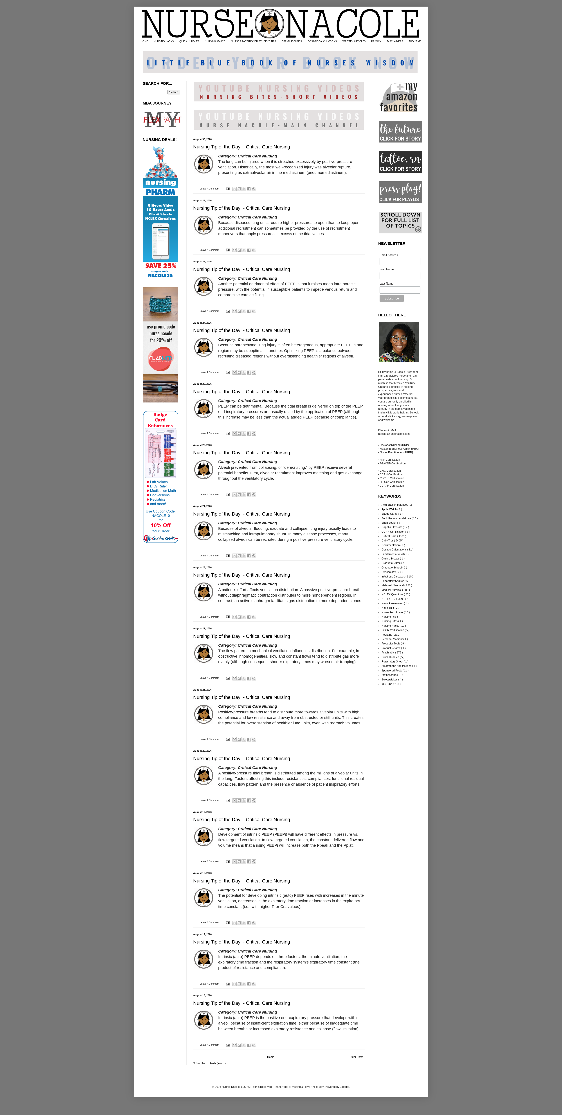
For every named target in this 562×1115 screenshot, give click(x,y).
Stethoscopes (390, 675)
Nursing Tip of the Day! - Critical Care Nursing (241, 147)
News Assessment (393, 603)
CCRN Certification (393, 531)
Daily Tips (388, 540)
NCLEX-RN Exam (392, 599)
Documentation (391, 545)
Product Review (391, 648)
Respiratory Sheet (393, 661)
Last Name (386, 283)
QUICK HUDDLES (189, 41)
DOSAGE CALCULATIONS (322, 41)
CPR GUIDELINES (292, 41)
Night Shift (388, 607)
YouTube (387, 684)
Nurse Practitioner (393, 612)
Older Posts (356, 1057)
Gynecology (389, 572)
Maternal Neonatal (393, 585)
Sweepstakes (390, 679)
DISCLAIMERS (395, 41)
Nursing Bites (390, 621)
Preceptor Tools (391, 643)
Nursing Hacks (391, 625)
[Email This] (234, 189)
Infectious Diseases (393, 576)
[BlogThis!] (239, 189)
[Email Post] (227, 188)
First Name (387, 269)
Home (270, 1057)
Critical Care (389, 536)
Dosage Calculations (394, 549)
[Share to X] (244, 189)
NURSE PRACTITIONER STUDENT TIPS (253, 41)
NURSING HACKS (164, 41)
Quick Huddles (391, 657)
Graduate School (392, 567)
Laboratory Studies (393, 581)
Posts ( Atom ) (217, 1063)
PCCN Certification (393, 630)
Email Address (389, 255)
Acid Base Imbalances (395, 504)
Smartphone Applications (397, 666)
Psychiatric (388, 652)
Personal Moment (392, 639)
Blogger (344, 1086)
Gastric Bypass (391, 558)
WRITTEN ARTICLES (354, 41)
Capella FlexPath (392, 527)
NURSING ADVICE (215, 41)
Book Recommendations (397, 518)
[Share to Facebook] (249, 189)
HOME (144, 41)
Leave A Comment (210, 188)
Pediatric (387, 634)
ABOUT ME (415, 41)
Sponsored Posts (392, 670)
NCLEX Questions (393, 594)
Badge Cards (390, 513)
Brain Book (388, 522)
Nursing (387, 616)
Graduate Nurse (391, 563)
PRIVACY (376, 41)
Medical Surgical (392, 590)
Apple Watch (389, 509)
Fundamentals (390, 554)
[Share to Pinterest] (254, 189)
